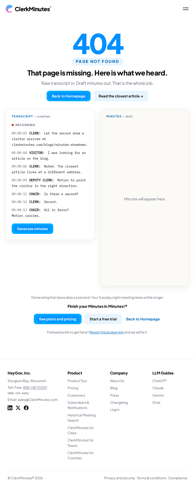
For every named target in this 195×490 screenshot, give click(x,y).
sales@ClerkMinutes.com (38, 399)
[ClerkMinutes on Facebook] (26, 407)
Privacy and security (119, 478)
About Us (117, 381)
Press (114, 395)
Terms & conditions (151, 478)
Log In (114, 409)
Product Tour (77, 381)
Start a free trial (103, 319)
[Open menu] (185, 8)
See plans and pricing (57, 319)
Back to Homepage (68, 96)
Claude (158, 388)
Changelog (119, 402)
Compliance (177, 478)
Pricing (73, 388)
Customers (76, 395)
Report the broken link (106, 332)
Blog (113, 388)
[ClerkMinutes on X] (18, 407)
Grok (156, 402)
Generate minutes (32, 228)
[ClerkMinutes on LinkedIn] (10, 407)
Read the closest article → (121, 96)
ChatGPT (159, 381)
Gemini (158, 395)
